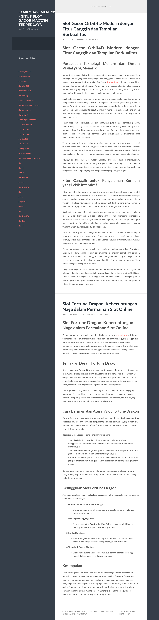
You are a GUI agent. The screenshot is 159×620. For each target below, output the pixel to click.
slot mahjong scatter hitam (29, 105)
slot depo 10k (24, 187)
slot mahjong (23, 96)
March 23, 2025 (70, 315)
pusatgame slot (24, 76)
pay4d (21, 197)
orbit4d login (121, 335)
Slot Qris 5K (23, 144)
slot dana (22, 221)
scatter (21, 173)
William (80, 40)
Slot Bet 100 (23, 139)
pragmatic (22, 202)
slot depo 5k (23, 178)
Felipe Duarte (86, 315)
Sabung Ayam (24, 149)
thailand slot (23, 115)
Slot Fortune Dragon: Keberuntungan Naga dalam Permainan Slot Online (100, 306)
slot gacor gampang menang (29, 158)
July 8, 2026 (68, 40)
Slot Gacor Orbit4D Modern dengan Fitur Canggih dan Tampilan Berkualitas (99, 28)
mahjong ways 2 (25, 91)
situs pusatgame (25, 153)
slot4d (21, 168)
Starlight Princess (25, 124)
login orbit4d (113, 82)
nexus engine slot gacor (27, 120)
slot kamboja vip (25, 110)
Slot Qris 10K (24, 134)
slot (20, 163)
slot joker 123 (24, 86)
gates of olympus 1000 (27, 100)
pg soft (21, 182)
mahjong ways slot (26, 71)
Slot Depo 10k (24, 129)
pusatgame (23, 81)
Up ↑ (130, 614)
